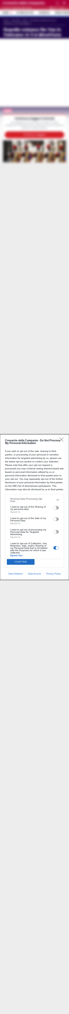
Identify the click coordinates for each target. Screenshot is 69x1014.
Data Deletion (15, 573)
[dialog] (34, 507)
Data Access (34, 573)
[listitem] (34, 500)
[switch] (56, 507)
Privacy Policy (53, 573)
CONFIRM (21, 562)
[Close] (62, 441)
